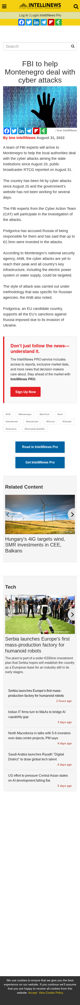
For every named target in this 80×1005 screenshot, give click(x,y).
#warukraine (32, 421)
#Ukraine (67, 421)
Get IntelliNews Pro (40, 462)
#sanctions (11, 429)
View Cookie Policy (51, 992)
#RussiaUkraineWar (35, 429)
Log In (23, 15)
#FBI (8, 414)
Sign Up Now (25, 391)
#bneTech (44, 414)
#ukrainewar (12, 421)
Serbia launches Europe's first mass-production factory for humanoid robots (37, 645)
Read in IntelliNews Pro (40, 447)
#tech (60, 414)
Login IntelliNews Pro (46, 15)
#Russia (50, 421)
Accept (32, 992)
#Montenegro (25, 414)
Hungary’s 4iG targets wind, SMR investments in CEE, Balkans (35, 545)
